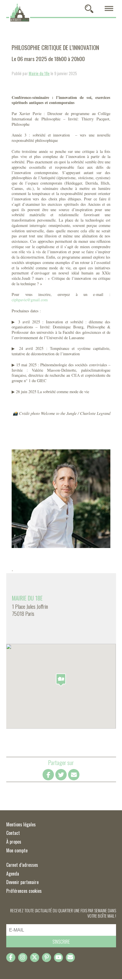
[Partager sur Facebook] (48, 774)
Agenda (12, 873)
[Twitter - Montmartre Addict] (34, 957)
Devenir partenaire (22, 882)
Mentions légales (21, 824)
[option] (61, 498)
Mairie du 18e (39, 73)
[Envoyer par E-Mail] (73, 774)
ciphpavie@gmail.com (30, 299)
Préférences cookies (24, 890)
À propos (13, 841)
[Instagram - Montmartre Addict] (22, 957)
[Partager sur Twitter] (61, 774)
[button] (61, 679)
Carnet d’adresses (22, 864)
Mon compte (17, 850)
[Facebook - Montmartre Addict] (10, 957)
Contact (13, 832)
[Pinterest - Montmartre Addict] (46, 957)
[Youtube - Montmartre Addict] (58, 957)
